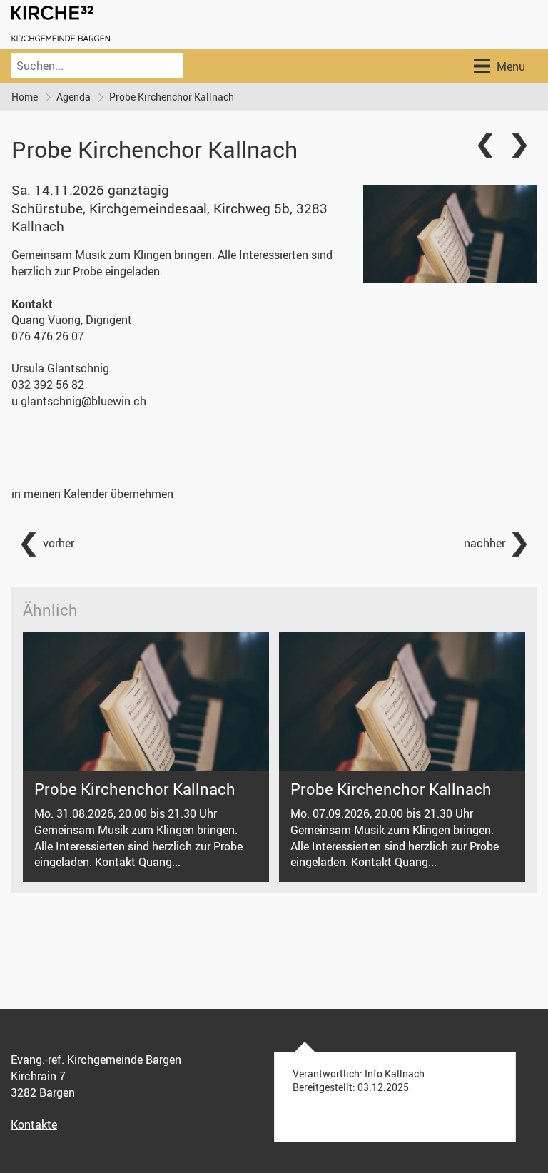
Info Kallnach (395, 1073)
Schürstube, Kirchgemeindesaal (169, 217)
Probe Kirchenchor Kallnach (171, 96)
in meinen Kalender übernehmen (92, 494)
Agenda (73, 96)
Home (24, 96)
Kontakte (34, 1124)
